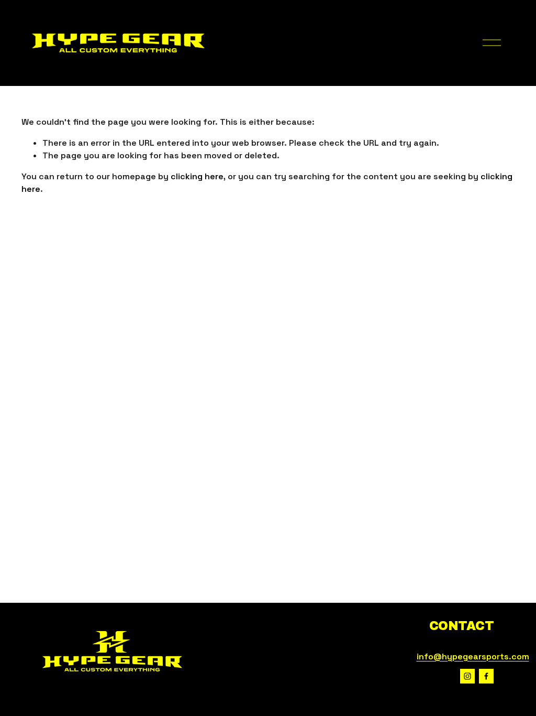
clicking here (197, 176)
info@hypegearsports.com (473, 656)
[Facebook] (486, 676)
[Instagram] (467, 676)
